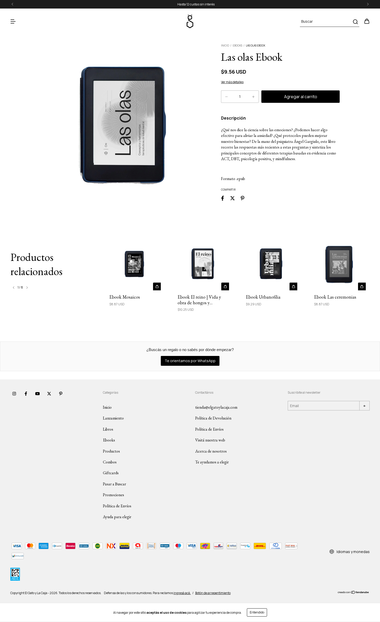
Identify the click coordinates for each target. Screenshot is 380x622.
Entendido (257, 612)
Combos (110, 462)
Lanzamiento (113, 418)
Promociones (113, 494)
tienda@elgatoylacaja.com (216, 407)
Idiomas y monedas (353, 551)
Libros (108, 429)
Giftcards (111, 473)
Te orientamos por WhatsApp (190, 360)
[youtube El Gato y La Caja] (37, 394)
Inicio (225, 45)
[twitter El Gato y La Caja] (49, 394)
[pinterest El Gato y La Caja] (61, 394)
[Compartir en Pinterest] (242, 198)
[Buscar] (355, 21)
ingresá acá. (182, 593)
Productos (111, 451)
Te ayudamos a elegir (212, 462)
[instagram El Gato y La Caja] (14, 394)
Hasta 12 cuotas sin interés (190, 4)
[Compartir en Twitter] (232, 198)
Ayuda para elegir (117, 516)
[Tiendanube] (353, 593)
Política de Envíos (117, 506)
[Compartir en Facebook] (222, 198)
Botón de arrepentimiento (213, 593)
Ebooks (237, 45)
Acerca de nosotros (211, 451)
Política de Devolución (213, 418)
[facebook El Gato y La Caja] (26, 394)
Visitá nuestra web (210, 440)
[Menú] (13, 21)
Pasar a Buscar (114, 484)
